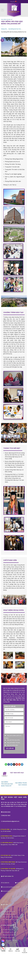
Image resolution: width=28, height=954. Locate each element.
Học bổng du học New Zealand (11, 940)
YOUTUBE (19, 883)
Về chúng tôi (6, 909)
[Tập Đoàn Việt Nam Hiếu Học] (14, 10)
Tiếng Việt (12, 1)
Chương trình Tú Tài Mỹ (9, 911)
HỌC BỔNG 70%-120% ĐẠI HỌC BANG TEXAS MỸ (7, 783)
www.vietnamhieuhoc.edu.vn (11, 887)
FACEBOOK (5, 883)
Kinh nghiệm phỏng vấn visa (10, 919)
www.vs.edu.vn (7, 891)
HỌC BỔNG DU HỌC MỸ (6, 19)
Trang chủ (4, 29)
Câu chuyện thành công (9, 914)
